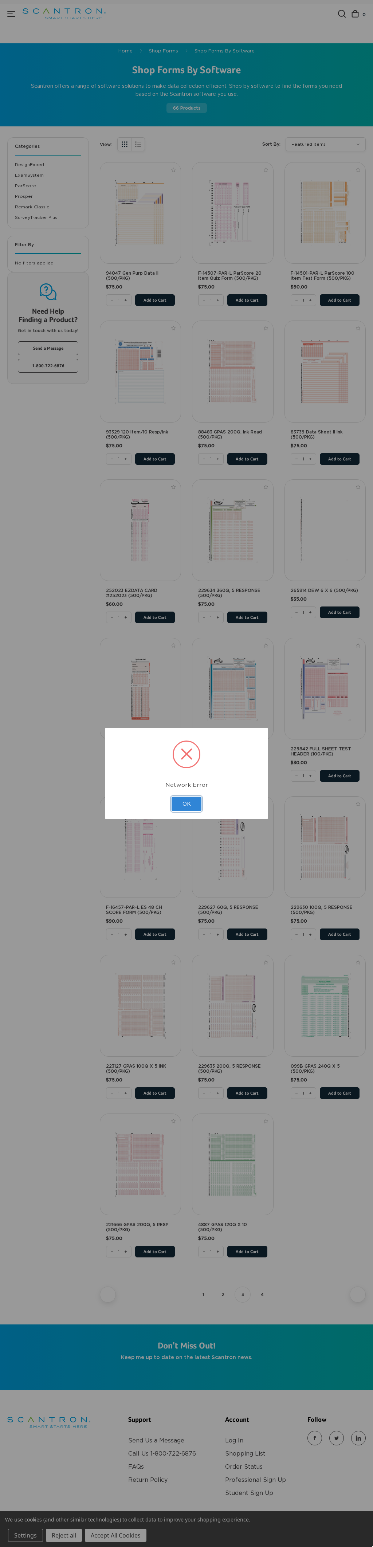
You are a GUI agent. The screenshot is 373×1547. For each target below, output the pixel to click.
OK (186, 804)
